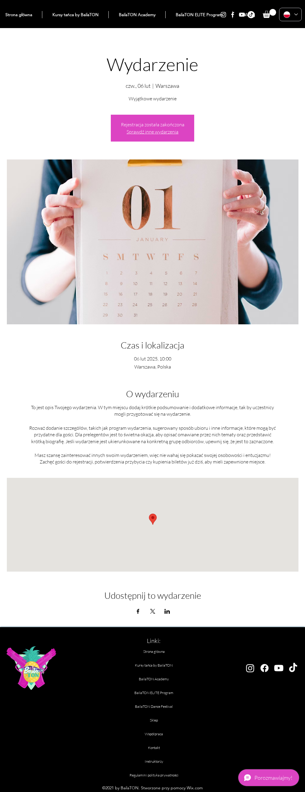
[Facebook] (232, 14)
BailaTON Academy (154, 679)
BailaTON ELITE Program (153, 692)
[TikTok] (251, 14)
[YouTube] (241, 14)
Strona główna (154, 651)
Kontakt (154, 747)
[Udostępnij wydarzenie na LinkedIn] (167, 611)
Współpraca (154, 734)
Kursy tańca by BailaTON (154, 665)
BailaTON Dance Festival (154, 706)
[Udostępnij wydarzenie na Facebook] (138, 611)
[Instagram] (223, 14)
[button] (269, 13)
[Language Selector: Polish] (290, 14)
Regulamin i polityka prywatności (154, 775)
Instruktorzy (154, 761)
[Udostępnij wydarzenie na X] (152, 611)
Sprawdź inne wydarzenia (152, 132)
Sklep (154, 720)
